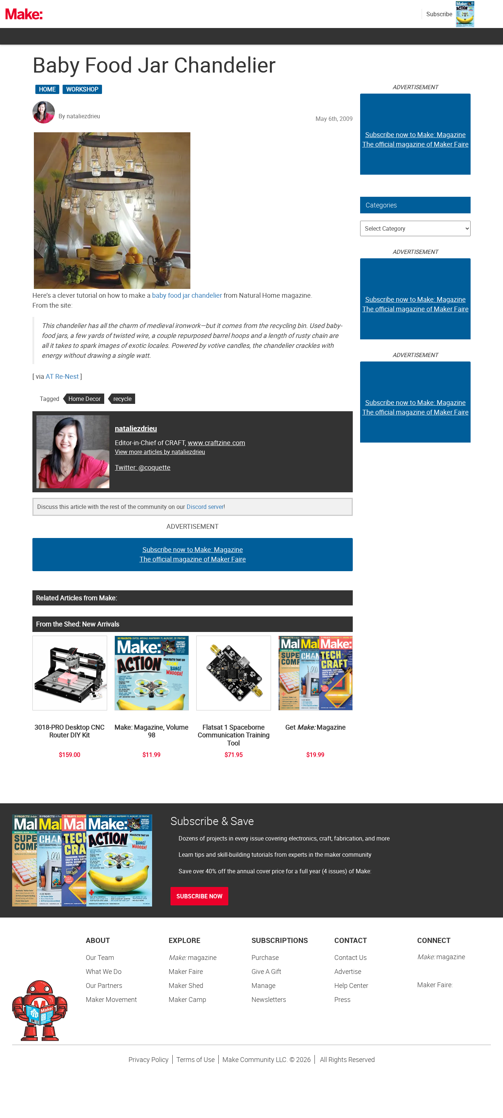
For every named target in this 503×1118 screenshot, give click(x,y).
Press (342, 999)
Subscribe (439, 14)
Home (47, 89)
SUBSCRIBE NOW (199, 896)
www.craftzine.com (216, 442)
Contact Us (350, 957)
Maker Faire (186, 971)
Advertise (347, 971)
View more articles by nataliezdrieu (160, 452)
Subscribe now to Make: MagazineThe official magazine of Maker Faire (193, 554)
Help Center (351, 985)
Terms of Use (195, 1059)
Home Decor (84, 399)
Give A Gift (266, 971)
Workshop (82, 89)
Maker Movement (111, 999)
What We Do (104, 971)
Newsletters (269, 999)
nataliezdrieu (136, 428)
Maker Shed (186, 985)
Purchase (265, 957)
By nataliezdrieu (79, 116)
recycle (122, 399)
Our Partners (104, 985)
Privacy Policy (149, 1059)
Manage (263, 985)
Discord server (205, 507)
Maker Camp (187, 999)
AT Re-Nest (62, 376)
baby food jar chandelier (187, 295)
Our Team (100, 957)
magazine (193, 957)
